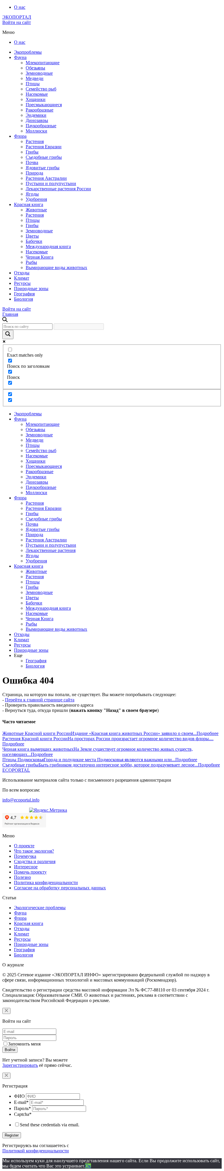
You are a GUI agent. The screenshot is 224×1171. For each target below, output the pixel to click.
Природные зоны (31, 288)
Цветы (32, 235)
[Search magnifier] (7, 334)
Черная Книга (39, 257)
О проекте (24, 845)
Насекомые (37, 94)
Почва (32, 162)
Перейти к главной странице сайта (39, 699)
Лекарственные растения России (58, 188)
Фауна (20, 57)
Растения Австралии (46, 178)
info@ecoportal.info (20, 799)
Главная (10, 314)
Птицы (33, 83)
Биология (23, 299)
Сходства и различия (34, 861)
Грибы (32, 151)
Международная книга (48, 246)
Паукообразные (41, 125)
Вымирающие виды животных (56, 267)
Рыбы (31, 262)
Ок (88, 1165)
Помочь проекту (30, 871)
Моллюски (36, 130)
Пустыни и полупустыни (51, 183)
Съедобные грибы (44, 157)
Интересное (26, 866)
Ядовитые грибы (43, 167)
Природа (34, 172)
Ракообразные (39, 109)
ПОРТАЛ (16, 17)
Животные (36, 209)
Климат (21, 278)
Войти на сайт (16, 22)
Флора (20, 136)
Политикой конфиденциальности (35, 1150)
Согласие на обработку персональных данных (60, 887)
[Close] (6, 1011)
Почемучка (25, 856)
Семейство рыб (41, 88)
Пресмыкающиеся (44, 104)
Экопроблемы (28, 52)
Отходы (21, 272)
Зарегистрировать (20, 1065)
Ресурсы (22, 283)
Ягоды (32, 193)
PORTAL (16, 770)
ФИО (19, 1096)
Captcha (23, 1114)
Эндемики (36, 115)
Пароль (22, 1108)
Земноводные (39, 73)
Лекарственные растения (51, 550)
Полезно (22, 877)
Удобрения (36, 199)
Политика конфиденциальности (46, 882)
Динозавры (37, 120)
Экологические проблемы (40, 907)
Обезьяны (35, 67)
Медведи (34, 78)
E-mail (21, 1102)
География (24, 293)
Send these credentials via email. (49, 1124)
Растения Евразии (44, 146)
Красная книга (28, 204)
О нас (19, 7)
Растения (35, 141)
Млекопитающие (43, 62)
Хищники (36, 99)
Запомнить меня (24, 1043)
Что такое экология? (34, 850)
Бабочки (34, 241)
